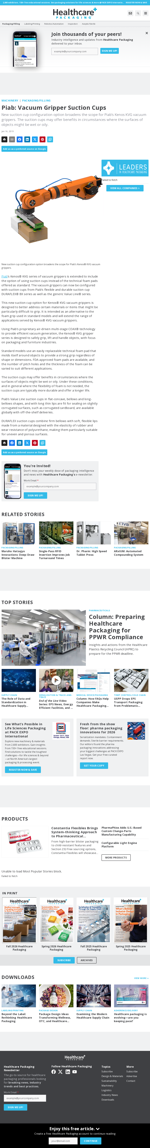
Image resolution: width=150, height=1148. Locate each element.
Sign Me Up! (109, 50)
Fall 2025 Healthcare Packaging (93, 948)
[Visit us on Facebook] (53, 1071)
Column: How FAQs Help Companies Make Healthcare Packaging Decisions (92, 702)
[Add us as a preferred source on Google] (50, 139)
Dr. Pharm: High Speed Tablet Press (91, 553)
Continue (90, 1141)
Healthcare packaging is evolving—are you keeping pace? (130, 1017)
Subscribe (64, 960)
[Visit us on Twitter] (60, 1071)
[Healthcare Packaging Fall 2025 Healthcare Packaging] (93, 920)
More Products (116, 857)
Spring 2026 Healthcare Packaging (56, 948)
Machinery (9, 100)
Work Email (31, 480)
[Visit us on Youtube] (74, 1071)
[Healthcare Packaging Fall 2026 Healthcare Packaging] (19, 920)
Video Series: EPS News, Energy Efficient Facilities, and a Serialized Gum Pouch (56, 704)
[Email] (12, 139)
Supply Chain (9, 695)
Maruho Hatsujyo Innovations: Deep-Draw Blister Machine (17, 555)
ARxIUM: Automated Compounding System (128, 553)
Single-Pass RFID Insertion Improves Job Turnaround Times (54, 555)
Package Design (48, 1010)
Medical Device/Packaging (92, 695)
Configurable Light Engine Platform (119, 844)
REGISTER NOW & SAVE (23, 769)
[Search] (138, 13)
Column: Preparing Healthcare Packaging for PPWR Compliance (117, 626)
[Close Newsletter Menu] (147, 33)
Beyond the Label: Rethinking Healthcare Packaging (16, 1017)
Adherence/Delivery (126, 1010)
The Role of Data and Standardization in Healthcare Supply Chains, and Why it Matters (15, 702)
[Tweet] (35, 139)
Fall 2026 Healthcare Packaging (19, 948)
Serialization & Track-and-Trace (55, 696)
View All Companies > (125, 188)
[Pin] (42, 139)
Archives (87, 960)
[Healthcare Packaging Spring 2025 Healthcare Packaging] (131, 920)
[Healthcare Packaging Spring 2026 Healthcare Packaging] (56, 920)
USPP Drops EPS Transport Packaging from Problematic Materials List (128, 702)
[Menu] (146, 13)
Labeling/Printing (12, 1010)
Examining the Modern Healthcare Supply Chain (92, 1015)
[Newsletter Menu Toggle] (130, 13)
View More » (141, 978)
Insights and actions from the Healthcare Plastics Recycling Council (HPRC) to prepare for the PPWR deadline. (118, 649)
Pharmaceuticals (99, 610)
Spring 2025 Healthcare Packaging (131, 948)
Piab (4, 276)
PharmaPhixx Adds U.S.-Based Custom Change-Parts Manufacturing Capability (122, 831)
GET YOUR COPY (94, 765)
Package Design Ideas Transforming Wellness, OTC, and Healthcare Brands (55, 1017)
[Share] (20, 139)
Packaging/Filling (36, 100)
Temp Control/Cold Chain (130, 695)
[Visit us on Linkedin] (68, 1071)
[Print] (4, 139)
